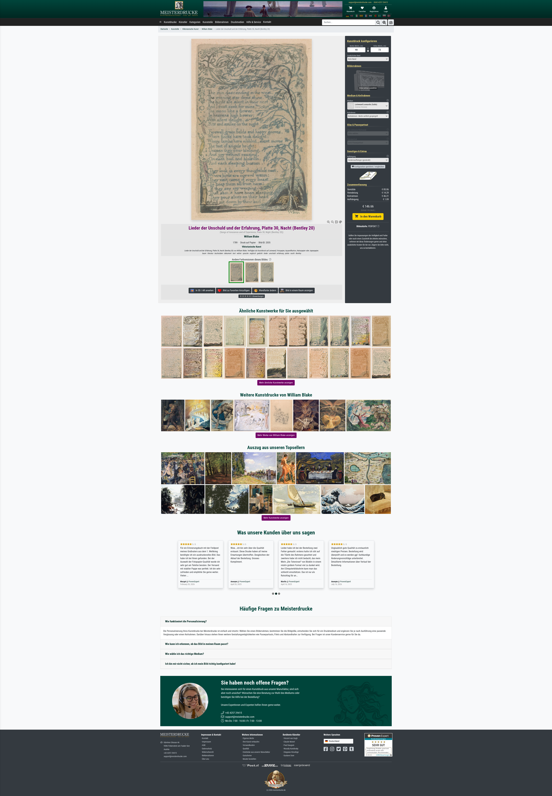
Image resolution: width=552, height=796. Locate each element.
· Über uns (205, 759)
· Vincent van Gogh (290, 738)
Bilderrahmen (222, 22)
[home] (160, 22)
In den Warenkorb (369, 216)
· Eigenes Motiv (248, 738)
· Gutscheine (247, 755)
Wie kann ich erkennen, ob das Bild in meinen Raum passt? (196, 644)
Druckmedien (237, 22)
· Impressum (206, 742)
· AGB (203, 745)
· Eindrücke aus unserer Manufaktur (256, 752)
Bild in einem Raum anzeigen (298, 290)
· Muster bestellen (249, 759)
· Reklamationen (207, 755)
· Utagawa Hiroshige (291, 752)
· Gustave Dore (288, 755)
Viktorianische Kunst (190, 29)
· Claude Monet (289, 742)
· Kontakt (204, 738)
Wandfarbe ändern (266, 290)
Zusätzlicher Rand (353, 55)
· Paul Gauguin (288, 745)
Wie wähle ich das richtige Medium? (184, 654)
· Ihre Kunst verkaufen (250, 742)
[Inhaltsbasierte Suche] (384, 22)
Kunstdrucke (170, 22)
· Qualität (245, 748)
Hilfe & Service (253, 22)
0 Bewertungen (257, 296)
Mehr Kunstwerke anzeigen (276, 517)
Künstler (183, 22)
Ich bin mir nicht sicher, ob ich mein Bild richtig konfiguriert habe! (200, 663)
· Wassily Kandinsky (290, 748)
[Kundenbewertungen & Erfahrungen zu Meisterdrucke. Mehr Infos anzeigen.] (378, 744)
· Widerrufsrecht (207, 752)
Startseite (164, 29)
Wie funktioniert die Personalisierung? (186, 621)
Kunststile (208, 22)
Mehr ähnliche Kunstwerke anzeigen (276, 382)
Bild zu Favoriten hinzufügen (235, 290)
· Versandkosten (248, 745)
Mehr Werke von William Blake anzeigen (276, 435)
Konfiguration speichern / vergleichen (369, 166)
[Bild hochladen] (391, 22)
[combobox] (368, 59)
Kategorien (194, 22)
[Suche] (378, 22)
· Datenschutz (206, 748)
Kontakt (267, 22)
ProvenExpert (194, 581)
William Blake (207, 29)
